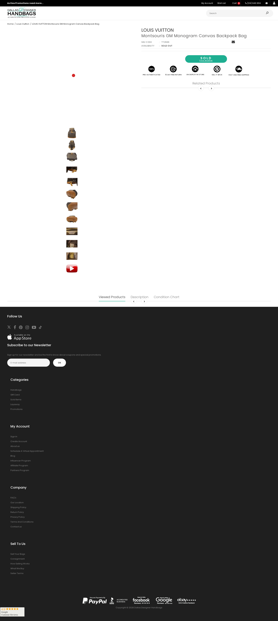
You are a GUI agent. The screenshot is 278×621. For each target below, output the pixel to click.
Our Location (17, 502)
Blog (12, 455)
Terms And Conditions (21, 521)
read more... (36, 3)
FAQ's (13, 497)
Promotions (16, 409)
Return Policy (17, 512)
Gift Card (15, 394)
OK (59, 362)
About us (15, 446)
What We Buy (17, 568)
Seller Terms (16, 573)
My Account (207, 3)
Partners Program (19, 470)
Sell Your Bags (17, 554)
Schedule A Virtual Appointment (27, 451)
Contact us (16, 526)
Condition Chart (166, 297)
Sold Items (15, 399)
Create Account (18, 441)
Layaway (15, 404)
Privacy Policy (17, 517)
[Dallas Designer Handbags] (21, 17)
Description (139, 297)
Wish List (221, 3)
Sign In (13, 436)
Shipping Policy (18, 507)
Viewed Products (112, 297)
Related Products (206, 83)
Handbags (16, 389)
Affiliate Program (19, 465)
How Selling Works (20, 563)
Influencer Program (20, 460)
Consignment (17, 558)
